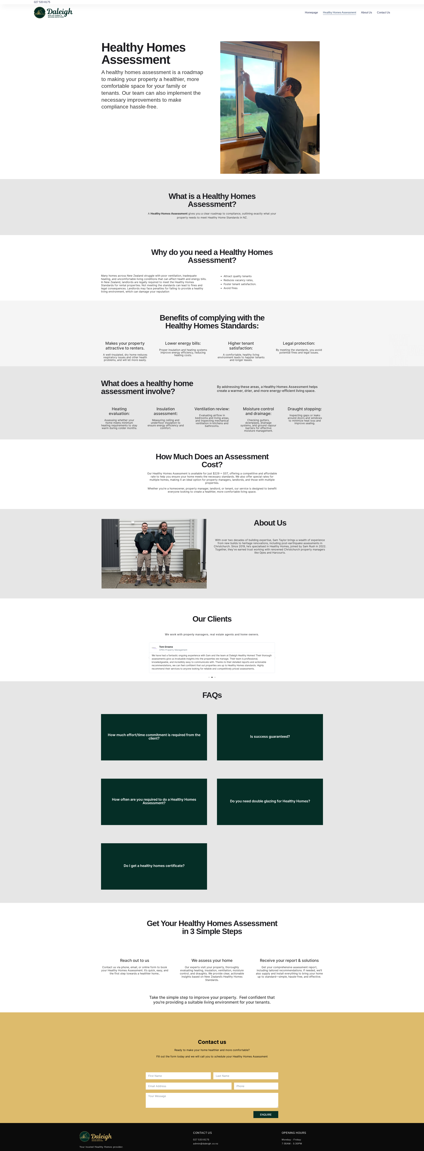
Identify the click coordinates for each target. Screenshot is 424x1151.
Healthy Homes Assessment (339, 12)
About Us (366, 12)
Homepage (311, 12)
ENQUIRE (266, 1114)
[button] (149, 657)
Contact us (383, 12)
